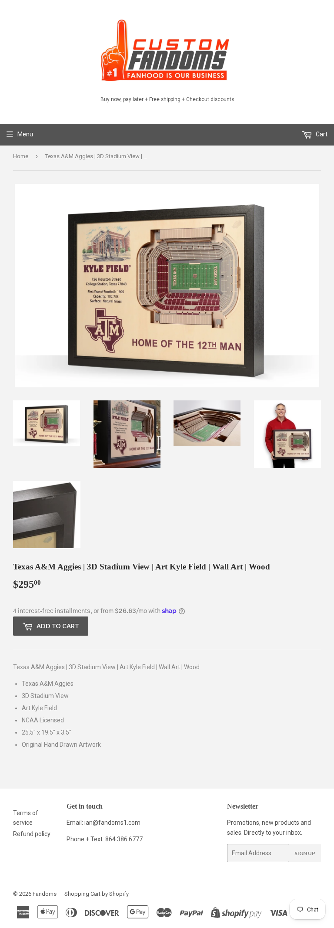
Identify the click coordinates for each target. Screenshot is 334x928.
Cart (320, 134)
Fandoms (45, 894)
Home (20, 156)
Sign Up (304, 853)
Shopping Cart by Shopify (96, 894)
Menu (25, 134)
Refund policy (31, 833)
